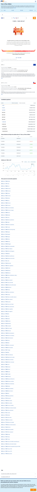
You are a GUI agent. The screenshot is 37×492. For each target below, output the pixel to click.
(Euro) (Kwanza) (6, 263)
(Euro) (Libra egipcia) (6, 311)
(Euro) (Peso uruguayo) (7, 431)
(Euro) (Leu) (5, 200)
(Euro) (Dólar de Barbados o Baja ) (9, 275)
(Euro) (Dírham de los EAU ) (8, 258)
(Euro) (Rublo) (5, 215)
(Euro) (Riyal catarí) (6, 400)
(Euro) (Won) (5, 239)
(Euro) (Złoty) (5, 198)
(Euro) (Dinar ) (5, 369)
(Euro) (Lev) (5, 186)
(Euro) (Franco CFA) (6, 448)
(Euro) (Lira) (5, 217)
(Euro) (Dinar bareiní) (6, 280)
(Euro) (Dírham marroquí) (7, 362)
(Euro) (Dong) (5, 434)
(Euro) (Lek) (5, 260)
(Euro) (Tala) (5, 439)
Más (2, 78)
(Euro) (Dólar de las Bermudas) (8, 284)
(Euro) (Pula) (5, 289)
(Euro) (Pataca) (6, 376)
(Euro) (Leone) (5, 412)
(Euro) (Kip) (5, 352)
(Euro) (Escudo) (6, 301)
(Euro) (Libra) (5, 193)
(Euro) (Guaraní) (6, 398)
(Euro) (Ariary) (5, 366)
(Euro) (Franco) (5, 205)
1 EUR (4, 10)
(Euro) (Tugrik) (5, 374)
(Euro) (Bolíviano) (6, 287)
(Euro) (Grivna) (5, 427)
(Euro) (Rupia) (5, 231)
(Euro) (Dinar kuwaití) (7, 347)
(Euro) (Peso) (5, 241)
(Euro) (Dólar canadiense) (7, 224)
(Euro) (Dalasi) (5, 321)
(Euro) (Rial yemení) (6, 453)
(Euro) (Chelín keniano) (7, 337)
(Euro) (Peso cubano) (7, 299)
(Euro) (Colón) (5, 294)
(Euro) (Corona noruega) (7, 210)
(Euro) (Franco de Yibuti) (7, 304)
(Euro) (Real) (5, 222)
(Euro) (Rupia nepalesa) (7, 388)
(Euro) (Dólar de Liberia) (7, 359)
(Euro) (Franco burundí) (7, 282)
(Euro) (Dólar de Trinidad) (7, 422)
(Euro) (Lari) (5, 316)
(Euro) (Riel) (5, 342)
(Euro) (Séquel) (5, 234)
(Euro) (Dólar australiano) (7, 219)
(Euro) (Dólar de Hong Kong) (8, 229)
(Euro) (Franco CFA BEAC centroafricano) (10, 441)
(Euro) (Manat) (5, 270)
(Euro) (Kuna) (5, 212)
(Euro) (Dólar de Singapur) (7, 251)
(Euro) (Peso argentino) (7, 265)
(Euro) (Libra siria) (6, 417)
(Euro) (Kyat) (5, 371)
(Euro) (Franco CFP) (6, 451)
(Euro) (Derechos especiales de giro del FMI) (10, 446)
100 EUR (21, 10)
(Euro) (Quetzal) (6, 323)
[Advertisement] (18, 462)
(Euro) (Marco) (5, 272)
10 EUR (12, 10)
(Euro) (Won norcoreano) (7, 345)
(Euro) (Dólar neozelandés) (7, 246)
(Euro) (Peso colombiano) (7, 292)
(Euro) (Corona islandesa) (7, 207)
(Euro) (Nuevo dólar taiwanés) (8, 424)
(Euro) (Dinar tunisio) (6, 419)
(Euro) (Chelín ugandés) (7, 429)
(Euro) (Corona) (6, 188)
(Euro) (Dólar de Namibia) (7, 383)
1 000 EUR (31, 10)
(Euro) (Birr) (5, 313)
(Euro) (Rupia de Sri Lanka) (7, 357)
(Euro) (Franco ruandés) (7, 405)
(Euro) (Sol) (5, 393)
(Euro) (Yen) (5, 183)
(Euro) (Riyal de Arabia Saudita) (8, 407)
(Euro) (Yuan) (5, 227)
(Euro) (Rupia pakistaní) (7, 395)
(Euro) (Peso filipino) (6, 248)
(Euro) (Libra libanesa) (7, 354)
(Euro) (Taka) (5, 277)
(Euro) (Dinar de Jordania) (7, 335)
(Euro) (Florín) (5, 268)
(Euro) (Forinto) (6, 195)
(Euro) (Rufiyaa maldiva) (7, 381)
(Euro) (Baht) (5, 253)
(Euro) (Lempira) (6, 325)
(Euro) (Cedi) (5, 318)
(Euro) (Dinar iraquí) (6, 328)
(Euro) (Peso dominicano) (7, 306)
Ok (33, 489)
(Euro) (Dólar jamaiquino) (7, 333)
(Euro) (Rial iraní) (6, 330)
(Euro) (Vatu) (5, 436)
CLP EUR (18, 57)
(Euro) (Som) (5, 340)
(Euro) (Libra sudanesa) (7, 410)
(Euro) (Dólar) (5, 181)
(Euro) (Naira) (5, 386)
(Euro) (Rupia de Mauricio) (7, 378)
